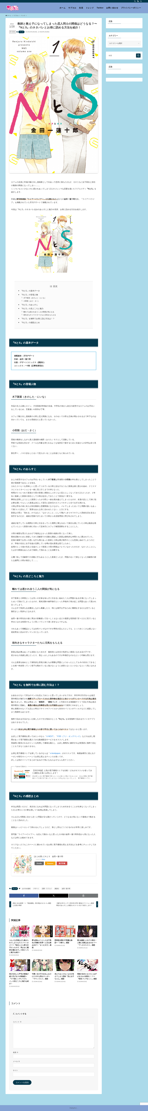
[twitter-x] (134, 1)
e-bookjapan (55, 753)
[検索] (140, 1)
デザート (36, 888)
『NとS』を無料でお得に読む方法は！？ (37, 319)
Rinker (43, 859)
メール (16, 1061)
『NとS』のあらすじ (29, 305)
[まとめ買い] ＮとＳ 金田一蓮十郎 (48, 856)
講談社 (57, 888)
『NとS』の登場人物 (29, 295)
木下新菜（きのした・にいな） (34, 298)
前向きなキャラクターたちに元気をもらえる (39, 315)
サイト (15, 1070)
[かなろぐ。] (12, 7)
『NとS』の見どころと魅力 (31, 309)
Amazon (50, 863)
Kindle (39, 863)
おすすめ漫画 (26, 888)
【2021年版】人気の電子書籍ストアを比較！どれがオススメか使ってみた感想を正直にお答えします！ (62, 771)
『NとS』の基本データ (30, 291)
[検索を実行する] (138, 55)
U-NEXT (49, 736)
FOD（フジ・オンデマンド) (68, 736)
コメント (17, 1022)
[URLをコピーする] (83, 896)
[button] (24, 896)
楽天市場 (62, 863)
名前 (15, 1052)
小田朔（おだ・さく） (31, 301)
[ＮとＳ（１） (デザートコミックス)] (53, 272)
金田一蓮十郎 (66, 888)
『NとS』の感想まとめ (30, 323)
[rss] (137, 1)
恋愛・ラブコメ (47, 888)
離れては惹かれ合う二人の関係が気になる (38, 312)
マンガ (21, 32)
